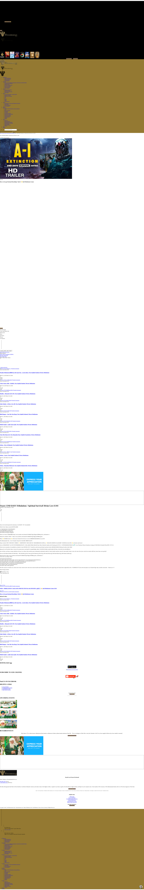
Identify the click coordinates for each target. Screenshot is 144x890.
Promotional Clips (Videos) (10, 133)
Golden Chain (6, 885)
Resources (4, 107)
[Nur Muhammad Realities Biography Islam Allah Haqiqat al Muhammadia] (72, 39)
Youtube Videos (4, 133)
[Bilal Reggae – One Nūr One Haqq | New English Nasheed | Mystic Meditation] (9, 410)
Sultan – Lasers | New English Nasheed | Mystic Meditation (14, 455)
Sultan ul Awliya (7, 121)
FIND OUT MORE (72, 788)
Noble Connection (7, 840)
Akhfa (5, 100)
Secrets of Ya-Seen (7, 86)
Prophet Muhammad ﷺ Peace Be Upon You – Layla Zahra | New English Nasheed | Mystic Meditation (24, 372)
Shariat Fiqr (72, 796)
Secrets (3, 850)
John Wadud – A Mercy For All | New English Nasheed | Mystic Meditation (18, 404)
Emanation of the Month (8, 114)
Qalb (5, 858)
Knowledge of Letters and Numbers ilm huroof (12, 103)
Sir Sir (5, 98)
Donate (4, 127)
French (5, 118)
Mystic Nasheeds (7, 110)
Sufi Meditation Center (6, 688)
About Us (6, 120)
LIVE (1, 30)
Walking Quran (7, 84)
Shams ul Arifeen (7, 87)
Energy (4, 93)
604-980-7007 (3, 781)
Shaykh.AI (6, 111)
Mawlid (5, 125)
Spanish (5, 117)
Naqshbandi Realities (8, 89)
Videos (3, 868)
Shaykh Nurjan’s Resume (8, 123)
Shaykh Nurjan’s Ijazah (8, 122)
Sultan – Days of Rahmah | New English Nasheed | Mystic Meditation (16, 445)
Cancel (1, 328)
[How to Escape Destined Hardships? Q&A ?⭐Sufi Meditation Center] (9, 591)
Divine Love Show (7, 876)
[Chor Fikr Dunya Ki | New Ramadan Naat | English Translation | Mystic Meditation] (10, 431)
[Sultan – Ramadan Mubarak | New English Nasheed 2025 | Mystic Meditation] (10, 462)
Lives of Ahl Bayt (5, 686)
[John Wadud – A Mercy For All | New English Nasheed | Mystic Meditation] (9, 400)
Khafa (5, 99)
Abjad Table (6, 104)
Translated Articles (7, 877)
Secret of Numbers (7, 105)
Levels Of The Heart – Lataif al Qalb (10, 94)
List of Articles (7, 80)
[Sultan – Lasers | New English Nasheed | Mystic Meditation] (10, 451)
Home (1, 133)
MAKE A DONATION (72, 735)
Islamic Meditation (7, 78)
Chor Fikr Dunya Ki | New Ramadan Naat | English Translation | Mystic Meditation (20, 434)
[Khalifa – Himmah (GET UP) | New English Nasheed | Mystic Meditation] (10, 390)
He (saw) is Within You (8, 85)
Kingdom (4, 81)
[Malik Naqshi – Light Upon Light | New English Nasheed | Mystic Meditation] (10, 421)
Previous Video (2, 585)
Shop (4, 126)
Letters (4, 102)
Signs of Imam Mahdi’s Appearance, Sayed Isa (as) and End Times (15, 82)
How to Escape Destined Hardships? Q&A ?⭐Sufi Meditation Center (17, 594)
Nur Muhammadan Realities (7, 687)
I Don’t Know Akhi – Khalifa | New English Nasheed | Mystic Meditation (17, 383)
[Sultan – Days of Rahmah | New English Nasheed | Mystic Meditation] (10, 441)
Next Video (2, 590)
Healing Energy (7, 841)
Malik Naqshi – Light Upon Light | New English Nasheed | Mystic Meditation (18, 424)
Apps (5, 109)
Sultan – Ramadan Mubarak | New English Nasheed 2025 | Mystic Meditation (18, 465)
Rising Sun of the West (8, 91)
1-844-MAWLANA (4, 782)
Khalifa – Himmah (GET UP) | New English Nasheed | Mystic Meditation (17, 393)
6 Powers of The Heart (8, 96)
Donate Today (69, 58)
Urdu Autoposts (7, 116)
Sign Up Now (72, 694)
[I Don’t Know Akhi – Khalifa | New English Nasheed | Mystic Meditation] (10, 380)
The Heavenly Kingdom (8, 83)
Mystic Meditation (72, 800)
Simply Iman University (6, 689)
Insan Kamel (6, 92)
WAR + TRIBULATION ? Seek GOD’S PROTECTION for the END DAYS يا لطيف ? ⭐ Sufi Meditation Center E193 (28, 588)
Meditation (5, 77)
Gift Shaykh (75, 58)
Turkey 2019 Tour (7, 886)
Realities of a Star (7, 95)
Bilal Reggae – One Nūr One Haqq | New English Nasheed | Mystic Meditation (19, 414)
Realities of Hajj (7, 90)
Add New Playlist (3, 367)
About (4, 119)
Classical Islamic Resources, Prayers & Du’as (12, 108)
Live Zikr (6, 112)
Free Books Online (7, 113)
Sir (4, 859)
